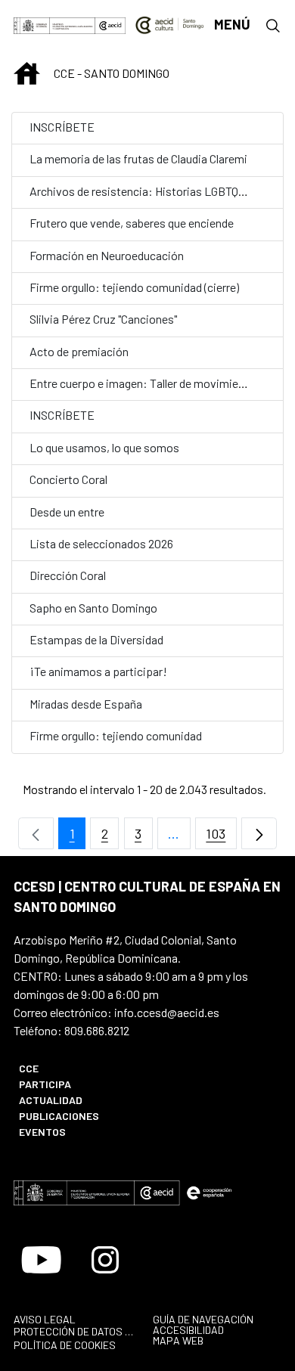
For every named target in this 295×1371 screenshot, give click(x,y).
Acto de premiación (79, 351)
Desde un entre (67, 511)
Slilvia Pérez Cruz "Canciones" (104, 319)
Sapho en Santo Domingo (95, 607)
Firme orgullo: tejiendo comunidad (116, 735)
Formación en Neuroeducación (108, 255)
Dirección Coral (69, 575)
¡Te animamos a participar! (98, 671)
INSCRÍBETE (62, 126)
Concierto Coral (68, 479)
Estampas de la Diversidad (96, 639)
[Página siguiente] (259, 833)
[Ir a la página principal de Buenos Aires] (169, 23)
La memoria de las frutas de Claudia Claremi (138, 158)
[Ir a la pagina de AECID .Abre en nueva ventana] (110, 24)
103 (221, 837)
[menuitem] (75, 1068)
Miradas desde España (87, 703)
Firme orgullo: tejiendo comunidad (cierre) (134, 287)
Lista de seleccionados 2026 (101, 543)
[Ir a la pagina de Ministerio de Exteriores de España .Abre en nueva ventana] (54, 24)
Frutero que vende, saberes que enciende (132, 223)
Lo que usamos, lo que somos (104, 447)
